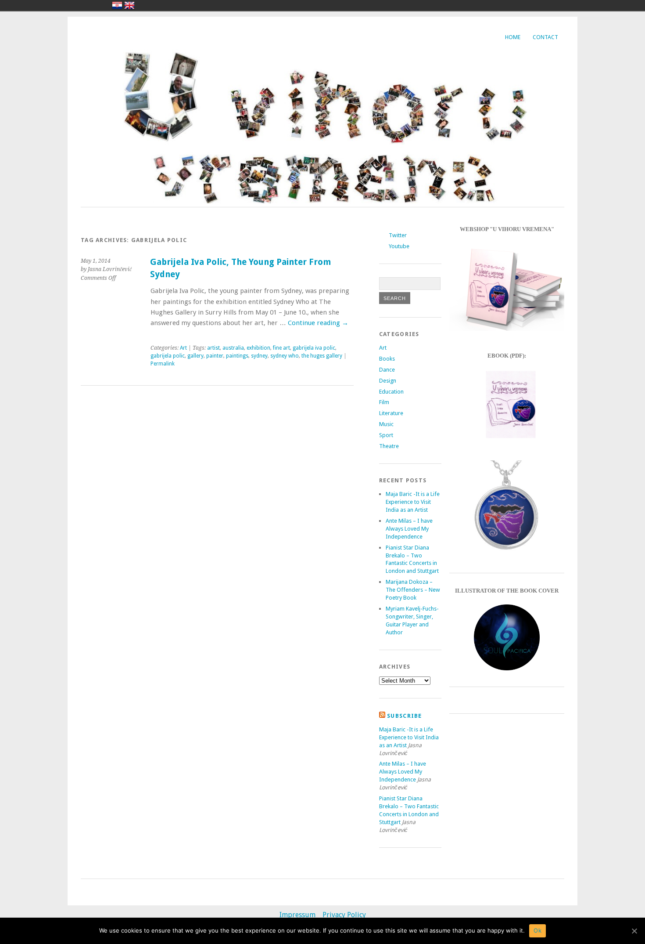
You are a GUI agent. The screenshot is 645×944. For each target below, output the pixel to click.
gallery (195, 356)
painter (214, 356)
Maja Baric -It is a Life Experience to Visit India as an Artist (413, 502)
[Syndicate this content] (382, 716)
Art (183, 348)
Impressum (297, 915)
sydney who (284, 356)
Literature (391, 413)
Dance (387, 369)
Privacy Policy (344, 915)
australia (233, 348)
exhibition (258, 348)
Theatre (389, 446)
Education (391, 391)
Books (387, 358)
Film (384, 402)
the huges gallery (321, 356)
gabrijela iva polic (314, 348)
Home (512, 37)
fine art (281, 348)
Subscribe (404, 716)
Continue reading (318, 323)
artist (213, 348)
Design (387, 380)
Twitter (398, 235)
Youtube (399, 246)
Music (386, 424)
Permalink (162, 364)
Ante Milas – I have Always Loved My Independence (409, 528)
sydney (259, 356)
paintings (237, 356)
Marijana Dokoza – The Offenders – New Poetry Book (413, 590)
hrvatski (117, 5)
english (129, 5)
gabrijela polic (167, 356)
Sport (386, 435)
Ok (537, 930)
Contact (545, 37)
